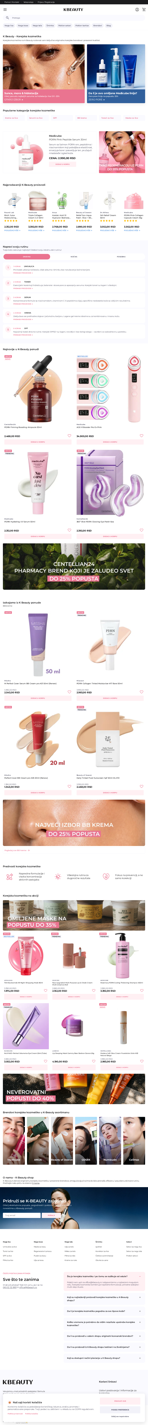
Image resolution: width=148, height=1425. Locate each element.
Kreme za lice (11, 118)
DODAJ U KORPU (63, 164)
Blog (109, 25)
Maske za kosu (40, 1247)
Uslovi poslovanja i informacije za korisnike (117, 1392)
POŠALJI (51, 1215)
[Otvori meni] (7, 9)
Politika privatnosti (15, 1414)
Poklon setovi (64, 25)
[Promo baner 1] (74, 1089)
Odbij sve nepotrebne (120, 1416)
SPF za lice (7, 1256)
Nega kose (23, 25)
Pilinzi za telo (70, 1256)
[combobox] (77, 18)
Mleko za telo (70, 1251)
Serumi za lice (35, 118)
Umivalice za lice (10, 1247)
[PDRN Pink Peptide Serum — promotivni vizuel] (122, 152)
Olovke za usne (102, 1260)
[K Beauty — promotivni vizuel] (74, 566)
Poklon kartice (82, 25)
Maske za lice (131, 118)
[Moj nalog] (137, 9)
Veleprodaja (28, 2)
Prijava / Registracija (46, 2)
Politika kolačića (31, 1414)
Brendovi (97, 25)
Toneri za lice (107, 118)
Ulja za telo (69, 1247)
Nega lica (9, 25)
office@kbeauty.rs (28, 1287)
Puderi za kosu (40, 1256)
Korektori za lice (102, 1251)
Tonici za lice (8, 1251)
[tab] (26, 256)
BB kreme (82, 118)
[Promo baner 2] (74, 915)
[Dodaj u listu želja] (69, 436)
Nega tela (37, 25)
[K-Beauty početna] (73, 9)
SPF (55, 118)
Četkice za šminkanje (104, 1256)
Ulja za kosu (39, 1260)
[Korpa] (144, 9)
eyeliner (99, 1247)
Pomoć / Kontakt (11, 2)
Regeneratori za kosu (43, 1251)
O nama (35, 1183)
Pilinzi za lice (8, 1260)
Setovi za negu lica (134, 1247)
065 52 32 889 (9, 1287)
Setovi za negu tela (134, 1251)
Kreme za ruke (71, 1260)
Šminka (50, 25)
